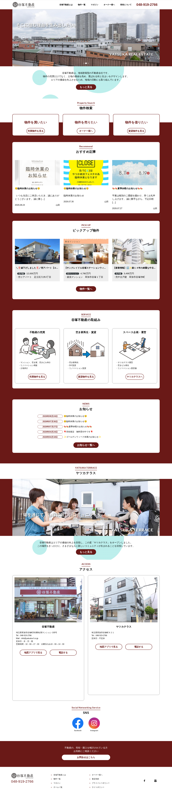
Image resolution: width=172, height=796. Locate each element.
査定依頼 (95, 779)
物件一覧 (81, 5)
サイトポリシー (98, 787)
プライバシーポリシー (101, 783)
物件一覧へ (86, 288)
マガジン (94, 5)
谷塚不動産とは (66, 5)
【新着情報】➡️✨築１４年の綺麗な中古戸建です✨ (139, 268)
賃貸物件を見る (136, 131)
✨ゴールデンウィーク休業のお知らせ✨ (82, 437)
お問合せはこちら (86, 757)
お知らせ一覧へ (86, 445)
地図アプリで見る (33, 652)
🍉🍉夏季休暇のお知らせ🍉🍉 (127, 188)
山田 (58, 205)
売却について (126, 5)
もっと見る (86, 87)
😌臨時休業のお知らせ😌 (27, 188)
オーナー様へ (109, 5)
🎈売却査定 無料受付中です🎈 (78, 432)
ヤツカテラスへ (135, 376)
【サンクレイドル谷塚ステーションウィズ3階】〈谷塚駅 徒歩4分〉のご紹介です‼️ (106, 268)
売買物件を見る (36, 131)
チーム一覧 (58, 787)
